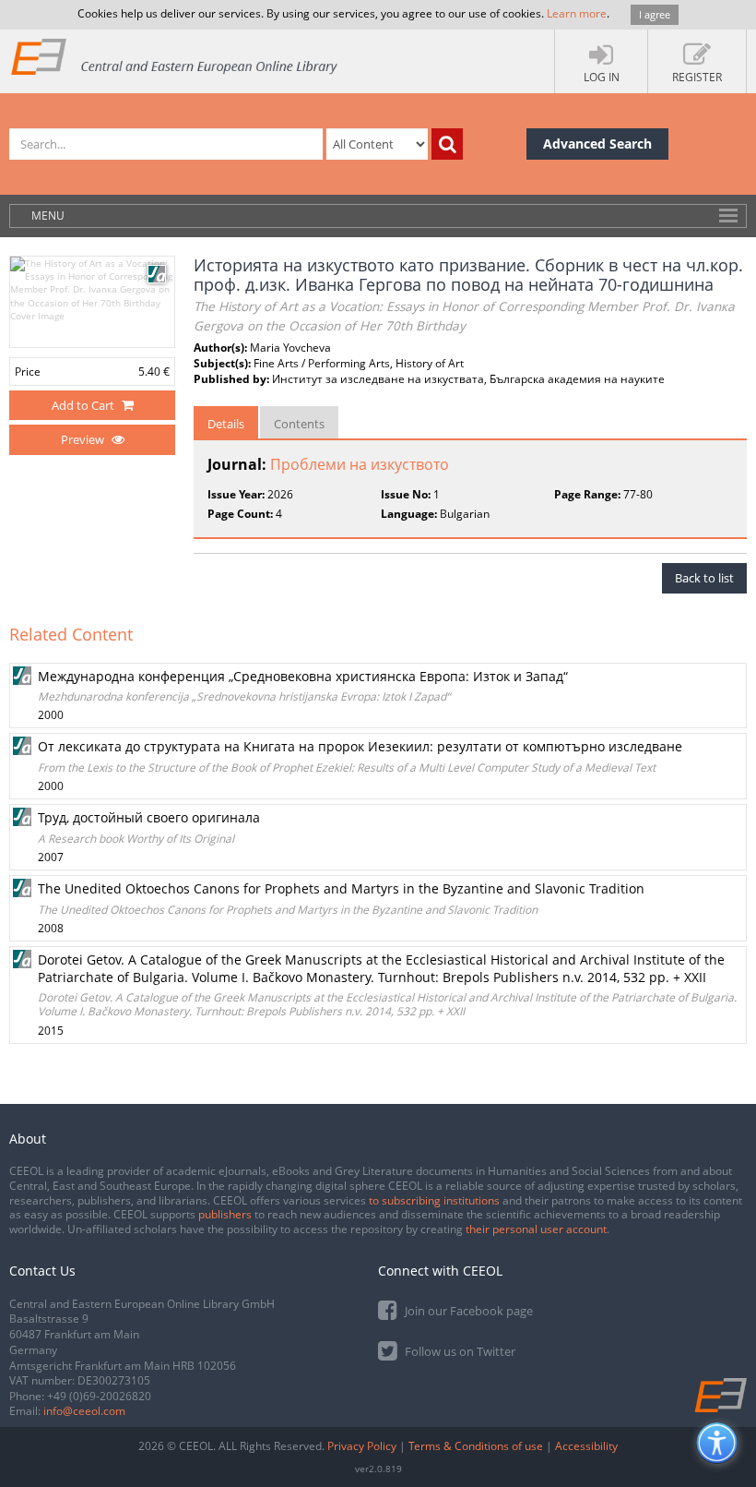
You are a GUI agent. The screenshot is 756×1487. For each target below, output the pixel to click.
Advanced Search (597, 143)
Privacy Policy (361, 1446)
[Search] (447, 144)
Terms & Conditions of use (475, 1446)
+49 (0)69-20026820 (99, 1396)
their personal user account (536, 1229)
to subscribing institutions (434, 1200)
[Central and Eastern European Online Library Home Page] (175, 56)
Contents (299, 423)
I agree (654, 14)
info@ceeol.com (84, 1411)
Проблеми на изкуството (359, 464)
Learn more (577, 13)
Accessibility (586, 1446)
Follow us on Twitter (458, 1351)
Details (225, 423)
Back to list (704, 578)
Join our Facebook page (467, 1310)
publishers (225, 1214)
